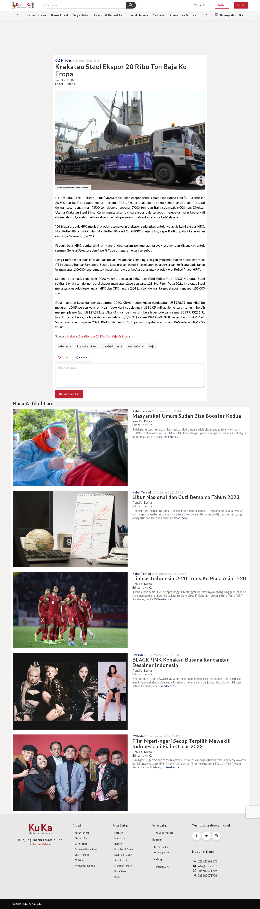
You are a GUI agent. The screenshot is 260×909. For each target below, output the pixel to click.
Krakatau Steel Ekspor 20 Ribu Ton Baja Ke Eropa (98, 336)
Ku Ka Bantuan (162, 846)
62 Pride (79, 860)
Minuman (119, 838)
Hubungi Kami (161, 852)
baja (152, 346)
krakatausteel (86, 346)
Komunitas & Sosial (85, 865)
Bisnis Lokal (81, 838)
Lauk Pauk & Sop (123, 854)
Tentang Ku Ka (162, 866)
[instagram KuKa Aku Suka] (216, 836)
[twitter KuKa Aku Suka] (206, 836)
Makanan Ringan (123, 865)
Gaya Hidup (81, 843)
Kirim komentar (69, 394)
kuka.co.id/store (40, 844)
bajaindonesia (112, 346)
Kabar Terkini (82, 832)
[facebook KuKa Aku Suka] (196, 836)
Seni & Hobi (120, 860)
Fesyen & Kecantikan (86, 849)
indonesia (64, 346)
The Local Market (163, 832)
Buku (117, 876)
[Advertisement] (130, 37)
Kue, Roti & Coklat (124, 849)
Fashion (118, 832)
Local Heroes (82, 854)
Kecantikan (120, 871)
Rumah (118, 843)
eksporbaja (135, 346)
